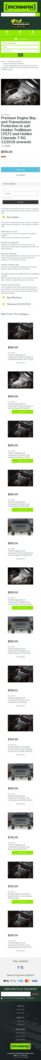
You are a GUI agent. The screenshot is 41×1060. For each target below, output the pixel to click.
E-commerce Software (18, 1057)
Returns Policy (20, 1040)
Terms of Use (20, 1033)
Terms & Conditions (20, 998)
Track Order (20, 1013)
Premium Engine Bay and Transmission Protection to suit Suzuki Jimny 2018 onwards (18, 700)
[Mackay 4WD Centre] (20, 7)
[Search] (37, 14)
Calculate (20, 202)
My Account (20, 1009)
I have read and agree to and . (19, 998)
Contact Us (20, 1024)
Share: (4, 146)
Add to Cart (22, 412)
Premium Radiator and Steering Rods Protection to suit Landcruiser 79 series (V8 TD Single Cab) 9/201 (20, 749)
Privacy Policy (30, 998)
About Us (21, 1021)
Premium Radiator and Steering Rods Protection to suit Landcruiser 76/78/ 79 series (20, 896)
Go (20, 55)
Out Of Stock (20, 363)
